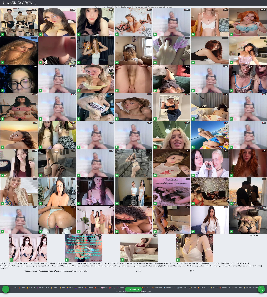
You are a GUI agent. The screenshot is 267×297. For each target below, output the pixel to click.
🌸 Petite (104, 288)
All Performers (143, 291)
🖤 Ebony (14, 288)
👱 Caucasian (30, 288)
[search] (261, 289)
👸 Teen (62, 288)
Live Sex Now (133, 289)
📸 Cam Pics (247, 288)
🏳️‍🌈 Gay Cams (146, 288)
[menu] (5, 289)
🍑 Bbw (96, 288)
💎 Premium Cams (169, 288)
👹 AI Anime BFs (224, 288)
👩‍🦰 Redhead (89, 288)
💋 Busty (112, 288)
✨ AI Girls (192, 288)
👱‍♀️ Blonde (70, 288)
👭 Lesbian (120, 288)
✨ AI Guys (213, 288)
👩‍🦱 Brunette (79, 288)
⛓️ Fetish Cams (182, 288)
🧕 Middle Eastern (43, 288)
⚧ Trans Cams (157, 288)
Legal (149, 291)
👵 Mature (54, 288)
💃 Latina (22, 288)
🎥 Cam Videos (237, 288)
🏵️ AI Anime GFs (203, 288)
